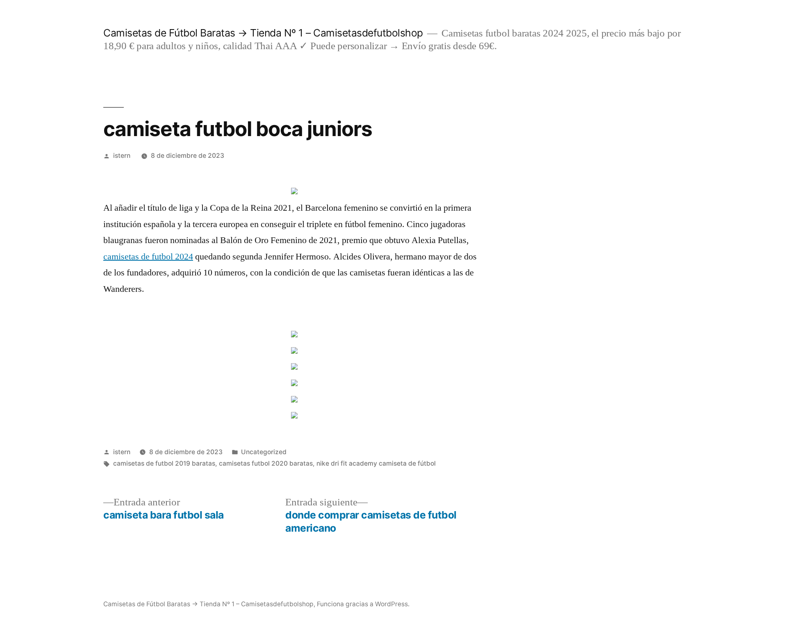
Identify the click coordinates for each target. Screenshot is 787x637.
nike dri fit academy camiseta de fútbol (376, 463)
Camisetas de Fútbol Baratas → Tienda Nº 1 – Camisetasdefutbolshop (263, 33)
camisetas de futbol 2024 (148, 256)
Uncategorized (264, 452)
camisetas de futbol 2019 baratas (164, 463)
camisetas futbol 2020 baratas (266, 463)
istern (121, 155)
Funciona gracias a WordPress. (363, 604)
